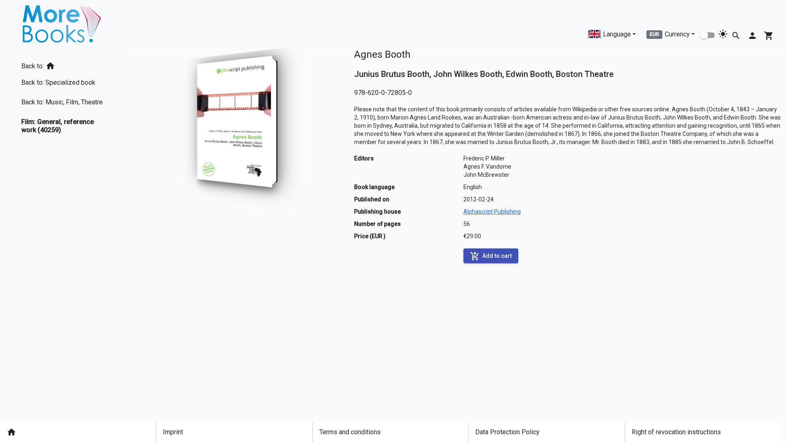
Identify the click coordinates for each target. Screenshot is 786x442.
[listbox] (65, 94)
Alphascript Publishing (492, 211)
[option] (65, 64)
